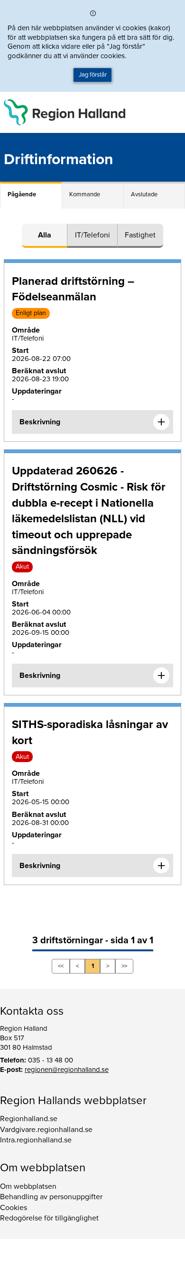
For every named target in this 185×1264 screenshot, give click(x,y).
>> (124, 966)
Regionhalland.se (28, 1119)
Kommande (84, 194)
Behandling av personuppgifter (51, 1197)
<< (61, 966)
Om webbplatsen (28, 1186)
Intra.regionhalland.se (36, 1140)
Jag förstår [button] (93, 75)
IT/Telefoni (92, 235)
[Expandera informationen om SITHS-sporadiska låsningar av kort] (161, 866)
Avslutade (144, 194)
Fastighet (140, 235)
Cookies (13, 1207)
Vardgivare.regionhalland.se (46, 1129)
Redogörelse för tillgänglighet (49, 1218)
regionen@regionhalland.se (67, 1069)
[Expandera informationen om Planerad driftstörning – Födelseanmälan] (161, 422)
